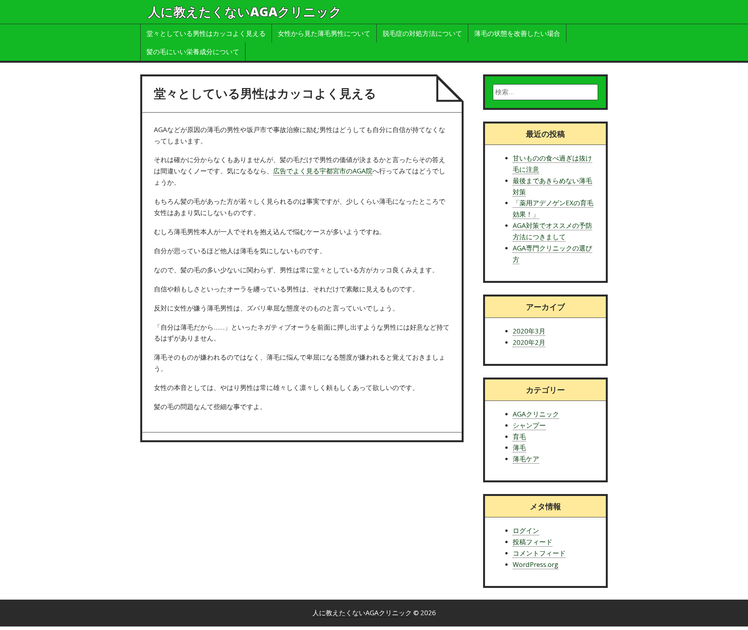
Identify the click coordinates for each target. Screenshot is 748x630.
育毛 (519, 436)
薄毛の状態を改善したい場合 (517, 33)
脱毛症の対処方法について (422, 33)
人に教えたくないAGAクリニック (245, 11)
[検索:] (545, 92)
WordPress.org (535, 564)
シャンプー (529, 425)
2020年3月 (529, 330)
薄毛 (519, 447)
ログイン (526, 530)
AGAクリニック (536, 413)
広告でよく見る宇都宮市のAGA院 (322, 170)
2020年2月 (529, 342)
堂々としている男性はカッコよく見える (206, 33)
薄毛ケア (526, 458)
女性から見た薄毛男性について (324, 33)
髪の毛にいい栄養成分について (192, 51)
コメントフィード (539, 553)
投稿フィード (532, 541)
